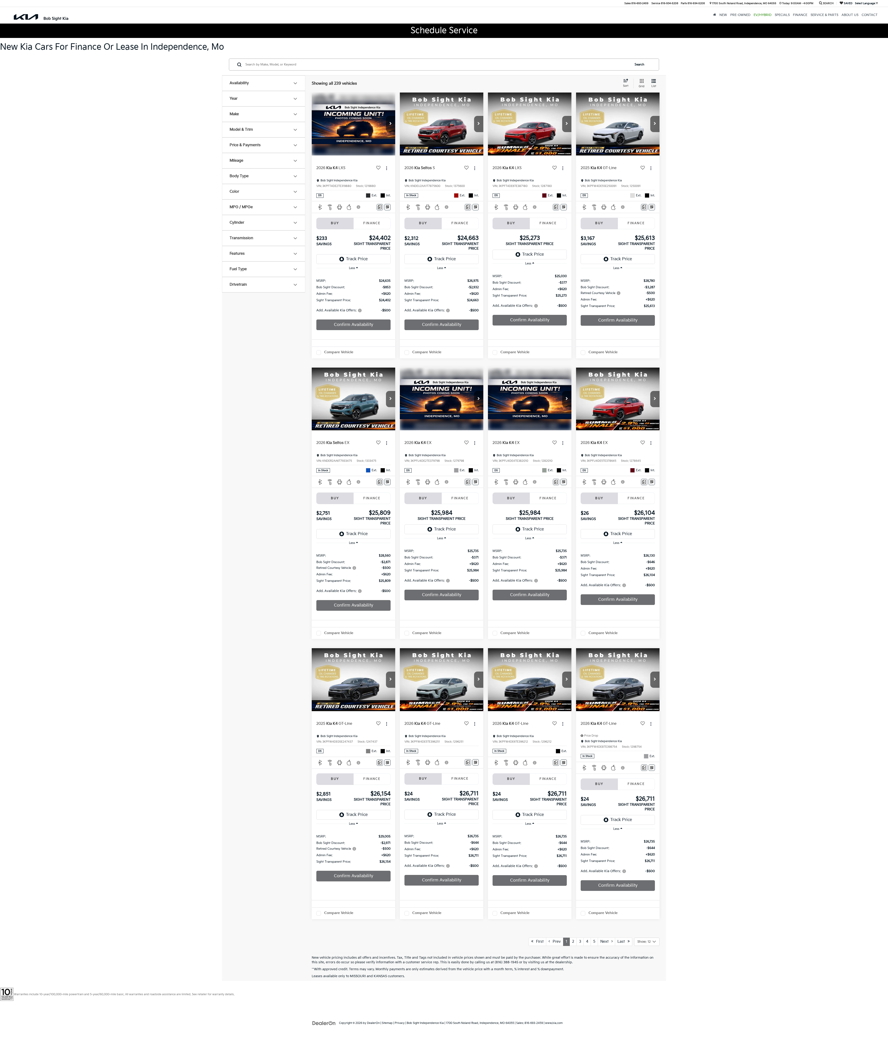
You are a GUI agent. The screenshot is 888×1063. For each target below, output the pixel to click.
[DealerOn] (324, 1023)
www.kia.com (554, 1023)
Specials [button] (782, 15)
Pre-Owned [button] (740, 15)
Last (622, 941)
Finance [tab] (371, 223)
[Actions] (386, 168)
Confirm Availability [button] (353, 324)
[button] (390, 124)
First (538, 941)
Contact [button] (870, 15)
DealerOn (373, 1023)
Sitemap (387, 1023)
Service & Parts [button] (824, 15)
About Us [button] (850, 15)
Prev (555, 941)
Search (639, 64)
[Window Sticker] (387, 207)
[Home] (715, 15)
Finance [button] (800, 15)
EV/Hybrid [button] (762, 15)
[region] (353, 295)
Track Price (357, 259)
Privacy (400, 1023)
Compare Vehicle (338, 352)
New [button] (723, 15)
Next (605, 941)
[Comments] (380, 207)
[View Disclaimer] (359, 207)
